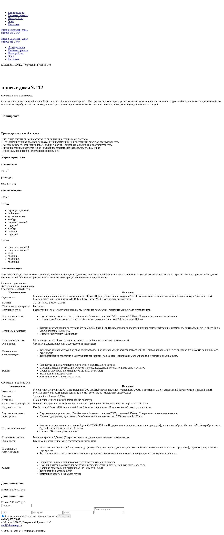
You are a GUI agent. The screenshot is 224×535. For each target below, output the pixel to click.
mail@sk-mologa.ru (11, 525)
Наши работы (15, 18)
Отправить (64, 516)
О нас (11, 21)
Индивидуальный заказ (14, 29)
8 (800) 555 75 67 (10, 32)
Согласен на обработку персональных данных (31, 516)
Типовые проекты (18, 15)
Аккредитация (16, 12)
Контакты (13, 24)
